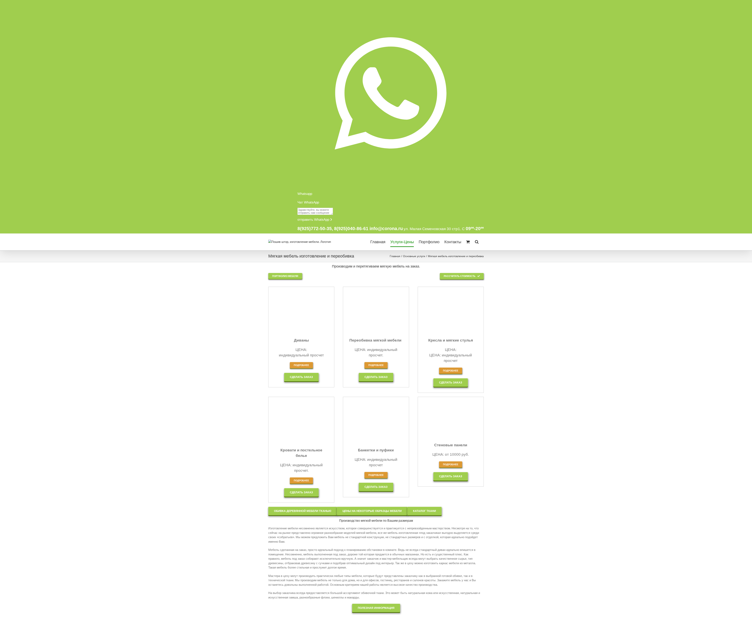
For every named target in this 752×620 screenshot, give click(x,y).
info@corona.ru (386, 228)
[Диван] (301, 294)
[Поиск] (477, 242)
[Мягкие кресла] (451, 294)
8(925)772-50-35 (314, 228)
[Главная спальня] (301, 405)
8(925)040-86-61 (351, 228)
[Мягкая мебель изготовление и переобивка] (376, 294)
